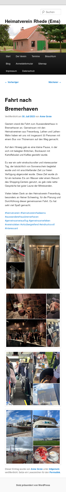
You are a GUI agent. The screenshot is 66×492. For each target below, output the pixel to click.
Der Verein (21, 56)
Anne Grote (46, 116)
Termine (36, 56)
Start (8, 56)
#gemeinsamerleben (39, 220)
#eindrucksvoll (47, 224)
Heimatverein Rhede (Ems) (32, 21)
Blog (8, 63)
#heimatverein (12, 212)
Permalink (55, 472)
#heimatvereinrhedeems (33, 212)
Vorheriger (12, 82)
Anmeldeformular (24, 63)
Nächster (55, 82)
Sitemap (42, 63)
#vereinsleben (12, 224)
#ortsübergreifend (29, 224)
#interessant (11, 228)
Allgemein (54, 469)
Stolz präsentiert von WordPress (33, 485)
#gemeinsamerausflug (16, 220)
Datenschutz (28, 70)
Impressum (11, 70)
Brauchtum (50, 56)
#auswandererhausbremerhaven (21, 216)
